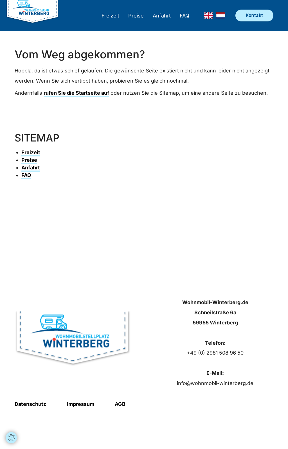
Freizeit (110, 16)
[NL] (221, 15)
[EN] (208, 15)
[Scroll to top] (11, 420)
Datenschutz (30, 404)
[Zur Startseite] (32, 15)
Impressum (80, 404)
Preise (136, 16)
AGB (120, 404)
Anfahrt (162, 16)
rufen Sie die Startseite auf (76, 93)
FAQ (184, 16)
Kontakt (254, 15)
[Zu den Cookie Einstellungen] (11, 437)
